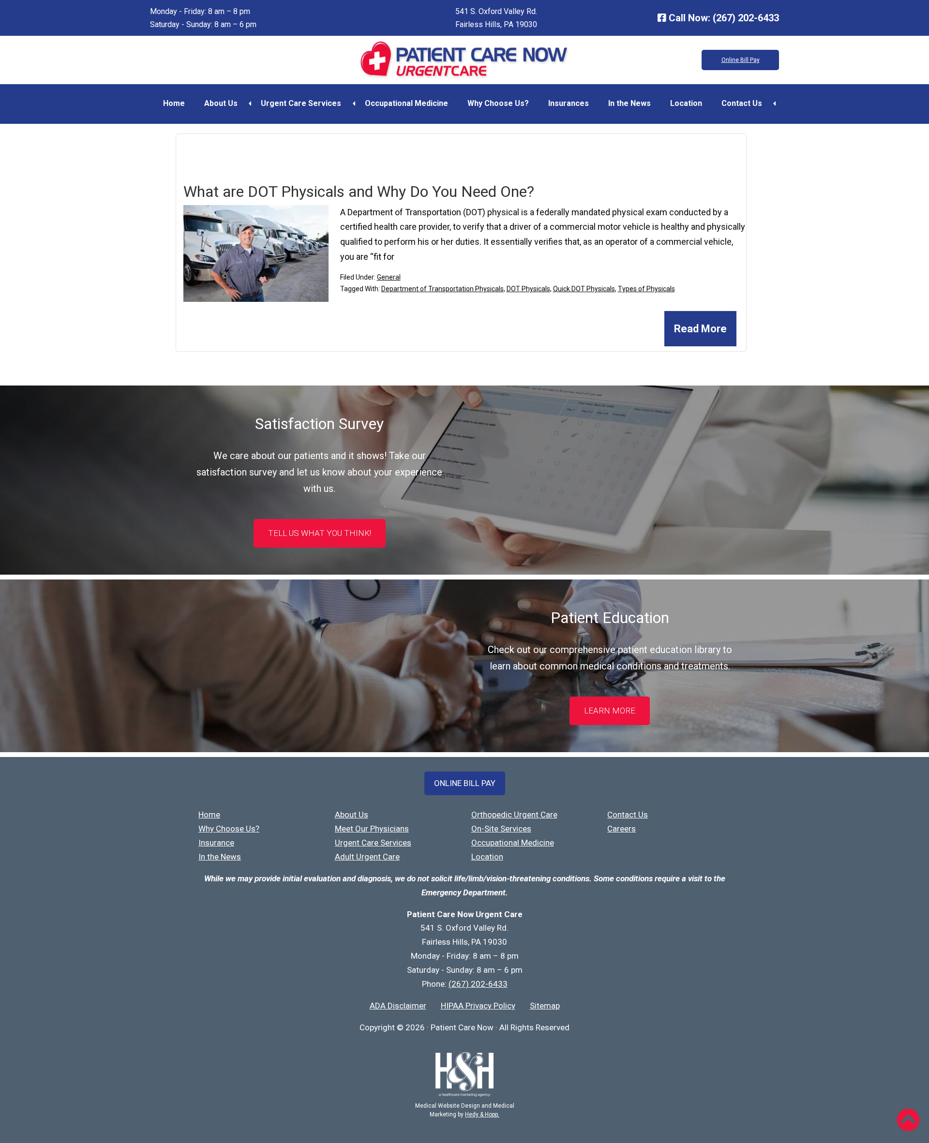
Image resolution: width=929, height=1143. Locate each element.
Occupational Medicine (406, 103)
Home (174, 103)
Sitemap (545, 1005)
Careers (621, 828)
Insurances (568, 103)
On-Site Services (501, 828)
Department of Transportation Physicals (442, 289)
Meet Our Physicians (372, 828)
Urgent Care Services (301, 103)
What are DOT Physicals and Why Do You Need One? (358, 191)
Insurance (216, 842)
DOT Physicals (528, 289)
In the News (629, 103)
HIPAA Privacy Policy (478, 1005)
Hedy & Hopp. (482, 1114)
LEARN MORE (609, 710)
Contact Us (741, 103)
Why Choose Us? (498, 103)
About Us (221, 103)
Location (686, 103)
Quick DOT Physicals (584, 289)
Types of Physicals (646, 289)
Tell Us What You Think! (319, 533)
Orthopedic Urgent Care (514, 814)
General (389, 277)
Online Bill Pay (740, 60)
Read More (700, 329)
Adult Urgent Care (367, 856)
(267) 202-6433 (746, 18)
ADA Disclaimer (398, 1005)
